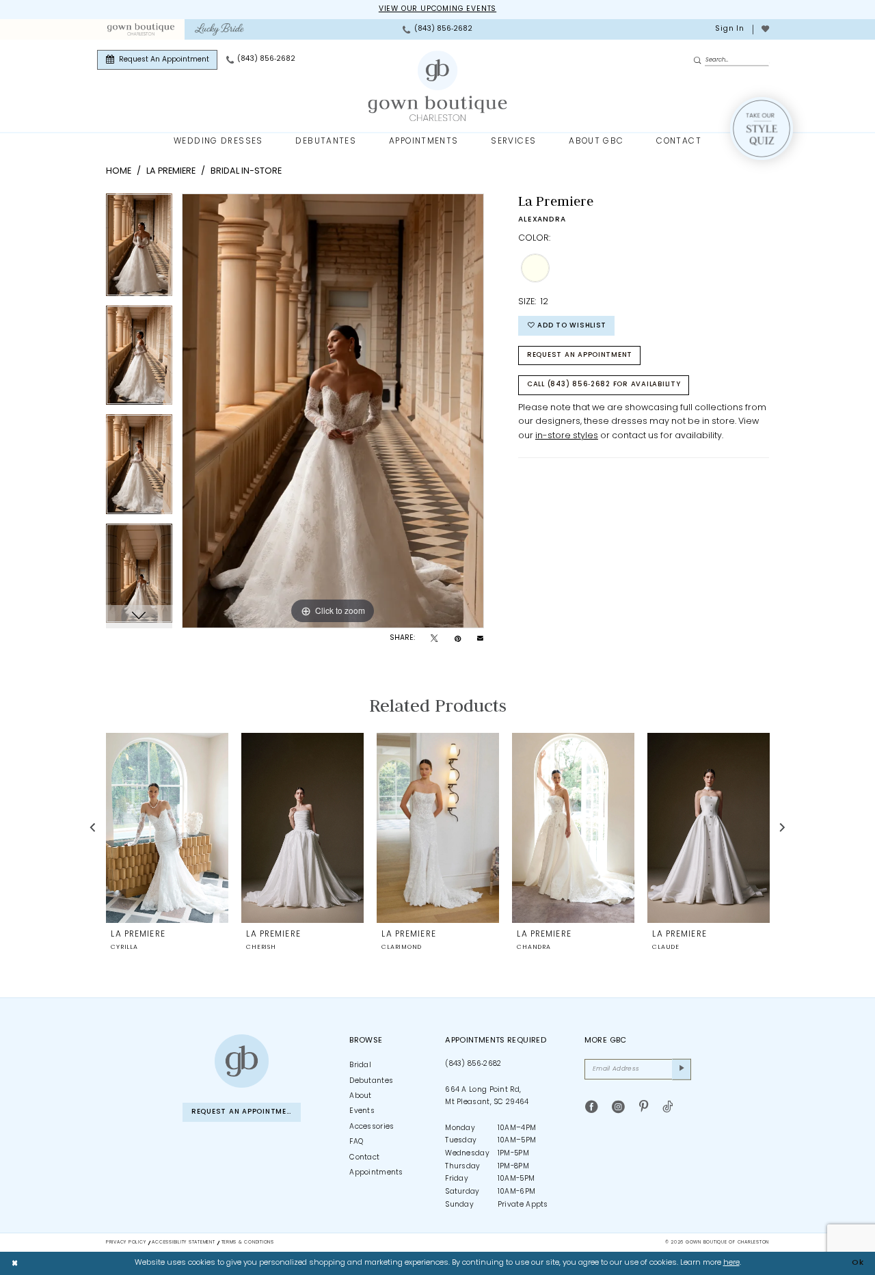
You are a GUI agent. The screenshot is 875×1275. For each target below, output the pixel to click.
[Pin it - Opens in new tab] (457, 639)
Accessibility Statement (183, 1242)
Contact (364, 1158)
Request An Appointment (579, 355)
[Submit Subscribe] (681, 1069)
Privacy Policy (126, 1242)
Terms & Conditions (247, 1242)
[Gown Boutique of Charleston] (241, 1061)
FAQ (356, 1142)
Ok (858, 1263)
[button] (729, 29)
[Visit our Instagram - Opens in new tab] (618, 1107)
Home (118, 171)
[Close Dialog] (15, 1263)
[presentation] (167, 827)
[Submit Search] (698, 60)
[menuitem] (140, 29)
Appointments (376, 1173)
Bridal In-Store (246, 171)
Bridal (360, 1065)
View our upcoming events (437, 9)
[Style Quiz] (761, 128)
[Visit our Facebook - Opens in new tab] (591, 1107)
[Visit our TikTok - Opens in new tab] (667, 1107)
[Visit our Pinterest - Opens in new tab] (643, 1107)
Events (362, 1111)
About (360, 1096)
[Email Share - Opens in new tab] (480, 638)
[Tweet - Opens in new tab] (434, 639)
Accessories (371, 1127)
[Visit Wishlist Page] (765, 29)
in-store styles (566, 435)
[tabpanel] (139, 249)
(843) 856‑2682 (473, 1064)
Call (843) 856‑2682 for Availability (604, 384)
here (731, 1263)
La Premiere (171, 171)
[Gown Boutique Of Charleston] (437, 86)
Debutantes (371, 1081)
